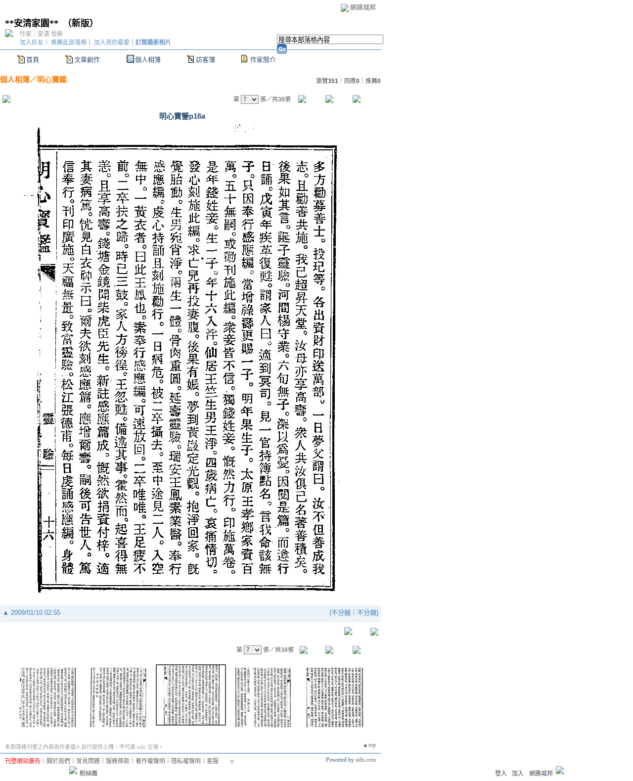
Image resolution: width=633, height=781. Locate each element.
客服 (213, 761)
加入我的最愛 (112, 42)
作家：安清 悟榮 (41, 34)
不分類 (341, 612)
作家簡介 (263, 59)
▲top (369, 744)
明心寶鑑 (52, 79)
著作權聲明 (150, 761)
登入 (501, 773)
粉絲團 (88, 773)
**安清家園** (31, 23)
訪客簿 (205, 59)
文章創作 (87, 59)
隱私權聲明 (186, 761)
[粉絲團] (73, 770)
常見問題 (88, 761)
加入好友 (32, 42)
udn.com (366, 759)
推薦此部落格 (69, 42)
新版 (81, 23)
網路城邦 (363, 7)
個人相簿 (148, 59)
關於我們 (58, 761)
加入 (518, 773)
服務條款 (118, 761)
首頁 (32, 59)
